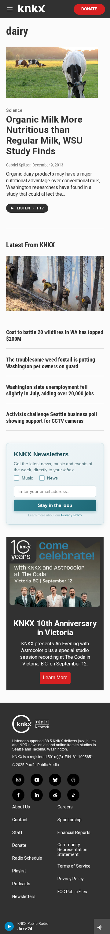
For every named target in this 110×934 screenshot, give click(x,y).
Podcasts (21, 884)
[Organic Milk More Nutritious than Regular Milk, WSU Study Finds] (52, 72)
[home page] (31, 10)
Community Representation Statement (72, 850)
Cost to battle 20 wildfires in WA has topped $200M (54, 335)
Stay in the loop (55, 505)
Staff (17, 832)
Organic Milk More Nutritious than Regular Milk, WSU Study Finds (44, 135)
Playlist (19, 871)
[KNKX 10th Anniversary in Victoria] (55, 573)
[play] (9, 926)
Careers (65, 807)
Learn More (55, 677)
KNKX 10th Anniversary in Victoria (55, 628)
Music (27, 478)
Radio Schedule (27, 858)
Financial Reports (73, 832)
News (52, 478)
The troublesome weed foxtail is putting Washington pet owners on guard (50, 362)
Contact (20, 820)
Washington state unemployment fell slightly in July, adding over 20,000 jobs (50, 390)
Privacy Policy (71, 515)
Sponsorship (69, 820)
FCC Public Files (72, 891)
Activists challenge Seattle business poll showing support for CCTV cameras (51, 417)
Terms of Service (73, 866)
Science (14, 110)
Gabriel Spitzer (18, 164)
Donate (89, 9)
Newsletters (23, 896)
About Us (21, 807)
